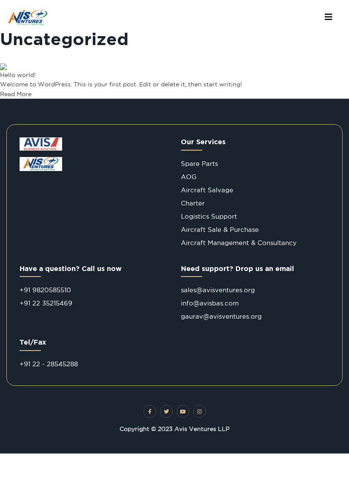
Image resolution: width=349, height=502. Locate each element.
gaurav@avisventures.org (221, 316)
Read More (15, 94)
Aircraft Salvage (207, 190)
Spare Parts (199, 163)
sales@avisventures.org (218, 290)
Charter (193, 203)
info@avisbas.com (210, 303)
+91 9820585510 (45, 290)
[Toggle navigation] (329, 17)
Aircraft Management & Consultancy (239, 242)
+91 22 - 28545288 (49, 364)
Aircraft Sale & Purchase (220, 229)
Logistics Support (209, 216)
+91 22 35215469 (46, 303)
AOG (189, 176)
